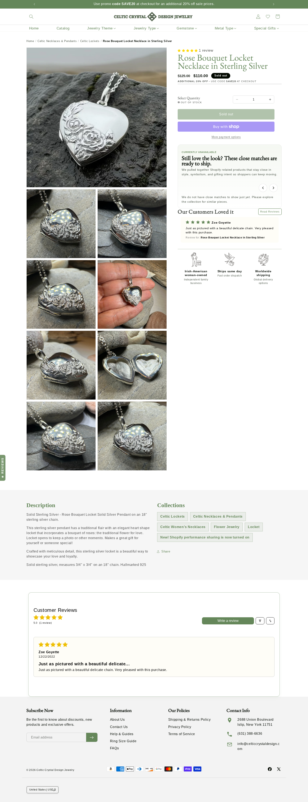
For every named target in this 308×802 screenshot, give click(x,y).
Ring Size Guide (123, 741)
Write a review (228, 621)
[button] (31, 16)
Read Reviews (270, 211)
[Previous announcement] (34, 4)
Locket (254, 527)
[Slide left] (263, 188)
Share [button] (165, 551)
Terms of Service (181, 734)
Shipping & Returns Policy (189, 719)
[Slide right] (273, 188)
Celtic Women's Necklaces (183, 527)
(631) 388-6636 (249, 733)
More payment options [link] (226, 137)
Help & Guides (121, 734)
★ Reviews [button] (2, 468)
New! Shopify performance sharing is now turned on (205, 537)
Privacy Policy (179, 727)
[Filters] (260, 620)
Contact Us (119, 727)
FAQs (114, 748)
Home (30, 41)
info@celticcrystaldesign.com (258, 746)
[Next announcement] (273, 4)
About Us (117, 719)
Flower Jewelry (226, 527)
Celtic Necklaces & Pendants (57, 41)
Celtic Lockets (90, 41)
